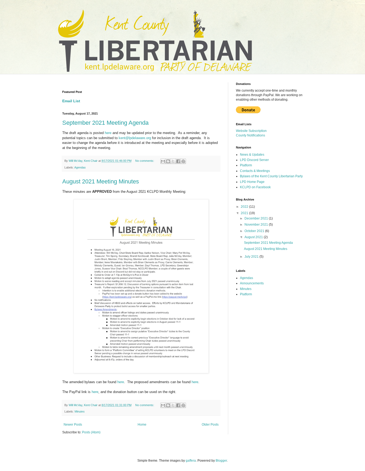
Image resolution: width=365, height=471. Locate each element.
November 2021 (256, 224)
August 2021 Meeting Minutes (100, 181)
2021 (245, 213)
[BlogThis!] (168, 161)
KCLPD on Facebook (255, 187)
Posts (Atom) (91, 432)
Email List (71, 101)
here (108, 133)
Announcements (252, 283)
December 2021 (256, 218)
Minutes (80, 411)
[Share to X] (173, 161)
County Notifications (250, 135)
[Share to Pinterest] (183, 161)
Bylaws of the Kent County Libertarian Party (271, 176)
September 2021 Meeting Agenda (105, 122)
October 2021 (254, 231)
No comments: (145, 160)
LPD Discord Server (254, 160)
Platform (246, 165)
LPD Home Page (252, 182)
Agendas (80, 167)
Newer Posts (73, 424)
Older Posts (210, 424)
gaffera (191, 460)
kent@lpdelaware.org (135, 138)
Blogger (221, 460)
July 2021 (251, 256)
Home (142, 424)
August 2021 (254, 237)
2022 (245, 207)
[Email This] (163, 161)
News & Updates (252, 154)
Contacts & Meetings (255, 171)
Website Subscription (251, 131)
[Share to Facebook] (178, 161)
